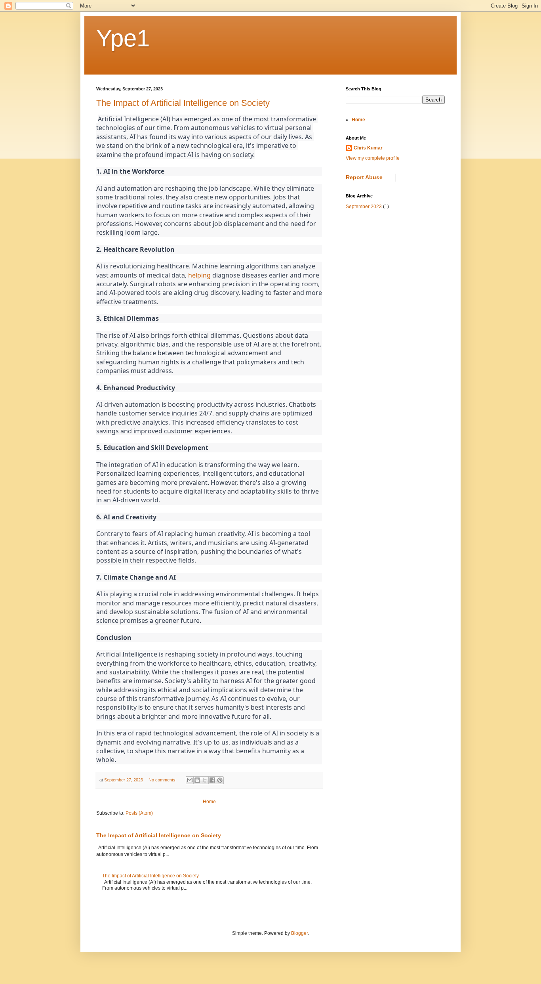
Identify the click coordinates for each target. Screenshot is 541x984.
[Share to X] (205, 780)
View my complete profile (373, 158)
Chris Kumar (368, 148)
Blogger (299, 933)
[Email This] (190, 780)
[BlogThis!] (197, 780)
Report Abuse (364, 177)
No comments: (163, 779)
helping (199, 275)
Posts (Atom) (139, 813)
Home (209, 801)
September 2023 (364, 206)
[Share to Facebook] (212, 780)
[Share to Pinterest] (220, 780)
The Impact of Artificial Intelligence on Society (183, 103)
